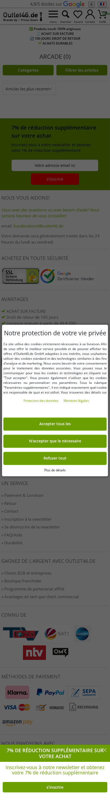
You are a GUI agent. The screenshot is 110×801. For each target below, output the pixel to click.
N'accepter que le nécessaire (55, 441)
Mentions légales (76, 401)
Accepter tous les (55, 424)
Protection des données (41, 401)
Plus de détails (55, 470)
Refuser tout (55, 458)
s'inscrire (55, 787)
